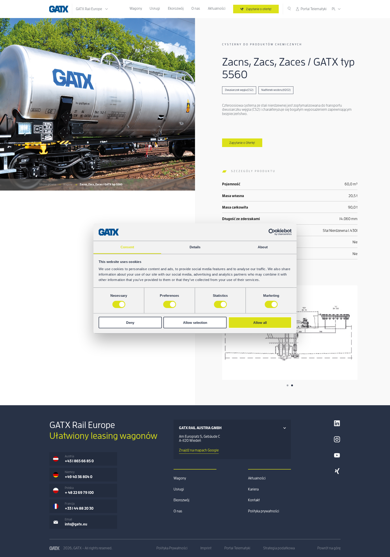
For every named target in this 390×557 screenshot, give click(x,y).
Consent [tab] (127, 247)
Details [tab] (195, 247)
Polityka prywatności (263, 511)
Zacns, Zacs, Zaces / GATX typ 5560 (101, 184)
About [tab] (263, 247)
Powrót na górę (329, 548)
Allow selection (195, 322)
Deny (130, 322)
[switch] (169, 304)
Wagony (136, 8)
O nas (195, 8)
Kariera (253, 489)
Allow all (260, 322)
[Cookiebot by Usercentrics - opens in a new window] (272, 232)
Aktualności (216, 8)
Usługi (155, 8)
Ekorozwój (176, 8)
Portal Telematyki (314, 9)
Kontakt (254, 500)
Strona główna (47, 184)
